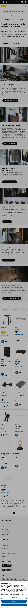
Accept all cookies (14, 604)
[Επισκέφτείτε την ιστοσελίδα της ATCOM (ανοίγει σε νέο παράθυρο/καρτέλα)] (14, 607)
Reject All (14, 601)
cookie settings (13, 597)
